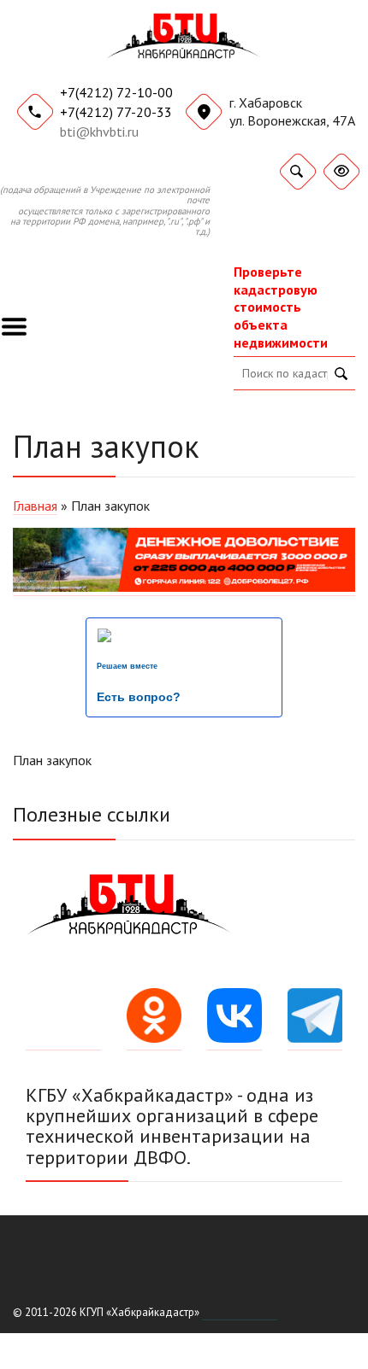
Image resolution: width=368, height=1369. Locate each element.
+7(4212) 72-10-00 (116, 92)
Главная (35, 505)
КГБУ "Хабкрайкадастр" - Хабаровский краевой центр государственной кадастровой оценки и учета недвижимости (184, 44)
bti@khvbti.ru (99, 131)
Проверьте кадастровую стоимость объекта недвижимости (281, 307)
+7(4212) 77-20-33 (116, 111)
